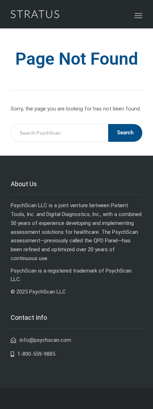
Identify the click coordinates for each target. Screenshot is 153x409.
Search (125, 132)
